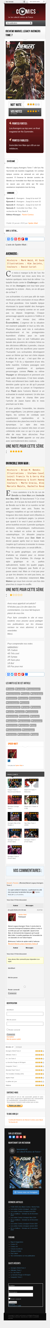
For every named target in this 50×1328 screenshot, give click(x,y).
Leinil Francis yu (32, 712)
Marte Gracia (12, 721)
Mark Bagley (24, 716)
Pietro (33, 725)
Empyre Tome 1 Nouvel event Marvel (14, 790)
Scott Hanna (12, 734)
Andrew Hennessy (13, 694)
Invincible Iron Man (13, 707)
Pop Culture (14, 1253)
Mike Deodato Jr (24, 721)
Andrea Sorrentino (34, 689)
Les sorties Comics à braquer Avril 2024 (23, 1211)
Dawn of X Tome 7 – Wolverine (30, 790)
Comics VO (14, 1246)
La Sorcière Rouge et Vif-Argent (16, 1062)
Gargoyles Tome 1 (11, 1066)
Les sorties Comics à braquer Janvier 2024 (24, 1226)
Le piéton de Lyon (11, 1081)
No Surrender (37, 721)
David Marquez (35, 698)
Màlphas (8, 1085)
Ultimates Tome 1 (11, 1055)
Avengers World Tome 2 (13, 1051)
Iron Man (26, 707)
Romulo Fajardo (29, 730)
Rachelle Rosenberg (14, 730)
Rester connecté (13, 990)
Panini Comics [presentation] (12, 774)
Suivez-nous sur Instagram (27, 1192)
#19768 (39, 910)
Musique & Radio (16, 1251)
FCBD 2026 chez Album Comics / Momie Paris (25, 1207)
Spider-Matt (33, 223)
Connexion (12, 993)
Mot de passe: (13, 977)
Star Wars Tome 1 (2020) (30, 824)
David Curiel (23, 698)
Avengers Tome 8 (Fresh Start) (13, 857)
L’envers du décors (17, 1249)
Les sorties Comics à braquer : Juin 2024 (23, 1209)
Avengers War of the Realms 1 (14, 824)
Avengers (26, 694)
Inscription (10, 1037)
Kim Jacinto (20, 712)
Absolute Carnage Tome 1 (13, 807)
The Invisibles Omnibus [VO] (15, 1074)
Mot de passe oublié (14, 1039)
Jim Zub (10, 712)
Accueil (9, 883)
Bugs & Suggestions (17, 1242)
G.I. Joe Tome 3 (11, 1058)
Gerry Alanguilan (13, 703)
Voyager (35, 734)
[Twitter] (9, 760)
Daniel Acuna (12, 698)
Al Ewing (10, 689)
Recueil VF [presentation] (9, 1047)
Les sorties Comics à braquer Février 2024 (24, 1223)
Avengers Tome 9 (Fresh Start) (29, 840)
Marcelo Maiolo (12, 716)
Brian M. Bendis (37, 694)
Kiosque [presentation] (19, 1047)
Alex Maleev (21, 689)
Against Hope (10, 1077)
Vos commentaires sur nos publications (23, 1255)
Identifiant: (11, 968)
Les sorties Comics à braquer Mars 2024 (23, 1217)
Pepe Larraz (24, 725)
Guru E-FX (25, 703)
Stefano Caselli (24, 734)
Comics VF (14, 1244)
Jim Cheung (36, 707)
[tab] (12, 774)
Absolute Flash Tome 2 (13, 1070)
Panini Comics (28, 215)
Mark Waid (35, 716)
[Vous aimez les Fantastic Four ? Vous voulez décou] (26, 1172)
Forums (15, 883)
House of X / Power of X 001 (31, 807)
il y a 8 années (18, 895)
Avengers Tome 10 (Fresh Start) (13, 840)
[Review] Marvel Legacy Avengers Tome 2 (22, 944)
